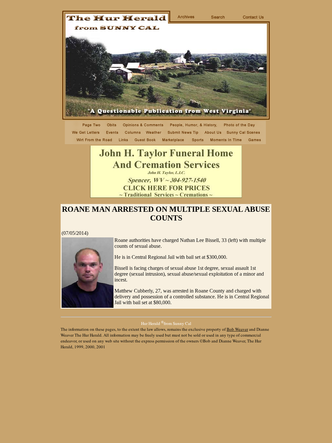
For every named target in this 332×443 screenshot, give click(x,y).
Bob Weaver (237, 329)
